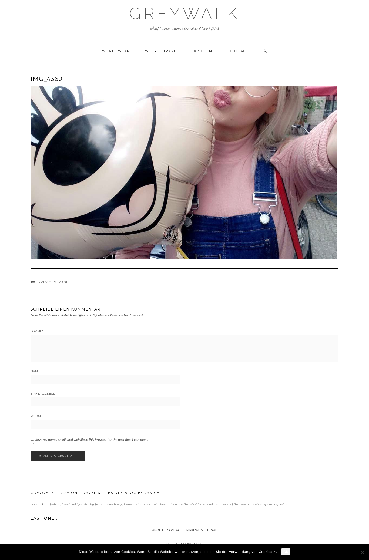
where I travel (162, 51)
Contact (239, 51)
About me (204, 51)
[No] (362, 552)
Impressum (195, 530)
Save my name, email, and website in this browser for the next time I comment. (91, 439)
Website (38, 416)
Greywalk (184, 13)
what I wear (116, 51)
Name (35, 371)
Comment (38, 331)
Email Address (43, 394)
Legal (212, 530)
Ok (285, 551)
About (157, 530)
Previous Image (53, 282)
